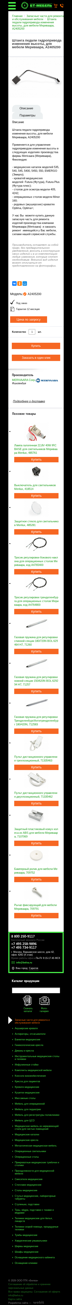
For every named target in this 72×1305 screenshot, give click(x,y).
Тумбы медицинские (26, 1235)
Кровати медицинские (27, 1087)
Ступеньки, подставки (27, 1204)
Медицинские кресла (26, 1140)
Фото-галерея (44, 1010)
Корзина (57, 6)
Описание (26, 108)
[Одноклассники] (19, 283)
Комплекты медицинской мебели (33, 1070)
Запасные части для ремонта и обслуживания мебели (38, 17)
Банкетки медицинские (27, 1039)
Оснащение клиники (26, 1263)
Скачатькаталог (28, 1010)
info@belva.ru (15, 1295)
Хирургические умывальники (31, 1240)
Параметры (27, 115)
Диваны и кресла (24, 1050)
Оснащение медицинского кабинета (35, 1257)
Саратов (33, 968)
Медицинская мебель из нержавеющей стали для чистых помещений (37, 1127)
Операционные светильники (30, 1151)
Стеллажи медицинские (28, 1184)
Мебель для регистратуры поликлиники (37, 1115)
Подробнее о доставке (29, 401)
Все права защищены (20, 1291)
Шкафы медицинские (26, 1251)
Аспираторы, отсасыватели (30, 1033)
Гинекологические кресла (29, 1045)
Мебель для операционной (30, 1103)
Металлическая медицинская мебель (36, 1145)
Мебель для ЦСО (25, 1120)
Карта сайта (15, 1299)
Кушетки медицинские (27, 1092)
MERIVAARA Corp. (23, 379)
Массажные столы (25, 1098)
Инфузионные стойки (26, 1064)
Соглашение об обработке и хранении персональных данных (29, 1286)
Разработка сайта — (19, 1302)
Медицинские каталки (27, 1134)
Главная (17, 16)
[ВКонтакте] (14, 283)
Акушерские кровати (26, 1028)
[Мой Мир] (25, 283)
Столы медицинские (26, 1190)
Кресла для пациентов (27, 1081)
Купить (36, 459)
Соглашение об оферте (47, 1291)
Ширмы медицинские (26, 1246)
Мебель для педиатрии (28, 1109)
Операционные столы (27, 1156)
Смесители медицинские (28, 1179)
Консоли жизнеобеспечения (30, 1075)
